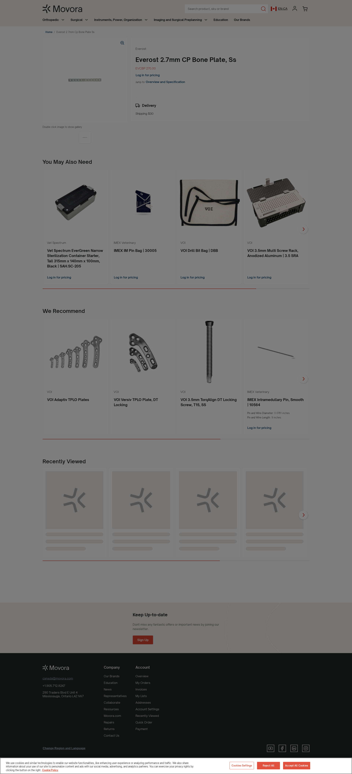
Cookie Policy (50, 770)
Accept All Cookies (296, 765)
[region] (176, 766)
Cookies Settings (242, 765)
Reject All (268, 765)
